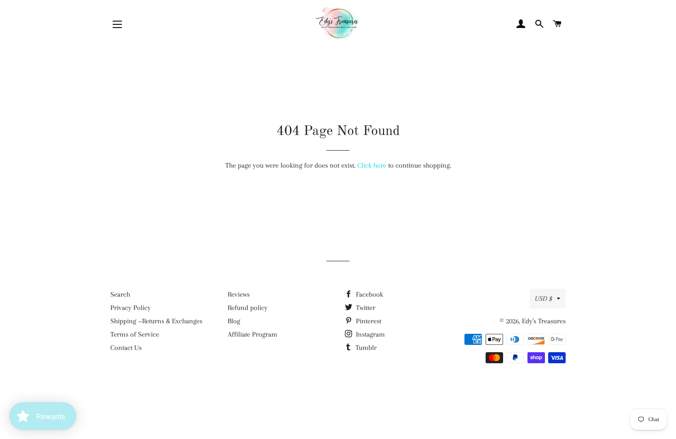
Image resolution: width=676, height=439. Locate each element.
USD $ (543, 298)
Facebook (368, 294)
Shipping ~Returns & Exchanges (156, 321)
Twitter (364, 308)
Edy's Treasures (544, 321)
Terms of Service (134, 334)
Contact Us (126, 347)
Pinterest (367, 321)
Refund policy (248, 308)
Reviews (239, 294)
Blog (234, 321)
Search (120, 294)
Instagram (369, 334)
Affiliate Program (252, 334)
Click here (371, 165)
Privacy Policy (130, 308)
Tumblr (365, 347)
